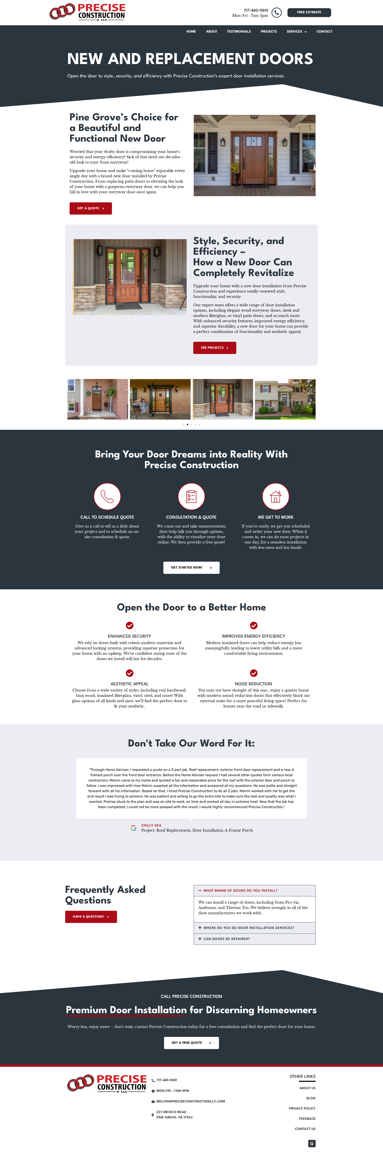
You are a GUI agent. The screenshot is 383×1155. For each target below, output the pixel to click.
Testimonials (239, 31)
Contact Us (305, 1129)
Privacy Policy (302, 1108)
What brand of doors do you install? (241, 891)
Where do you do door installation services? (249, 928)
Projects (269, 31)
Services (294, 31)
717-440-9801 (256, 11)
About (211, 31)
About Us (307, 1088)
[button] (72, 400)
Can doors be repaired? (227, 939)
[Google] (312, 1143)
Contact (324, 31)
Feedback (307, 1119)
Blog (311, 1098)
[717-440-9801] (277, 13)
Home (191, 31)
